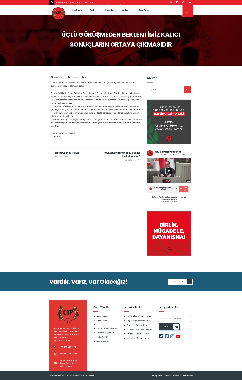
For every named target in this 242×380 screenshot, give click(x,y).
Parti (92, 10)
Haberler (109, 10)
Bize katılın (177, 282)
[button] (188, 11)
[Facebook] (177, 2)
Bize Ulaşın (144, 10)
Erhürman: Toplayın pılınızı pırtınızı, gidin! (75, 2)
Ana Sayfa (77, 10)
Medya (125, 10)
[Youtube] (190, 2)
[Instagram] (183, 2)
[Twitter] (171, 2)
